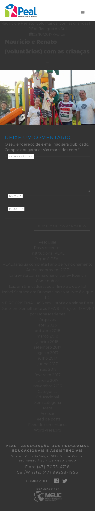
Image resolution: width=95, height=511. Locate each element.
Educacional (47, 397)
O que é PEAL (47, 259)
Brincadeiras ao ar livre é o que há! (55, 286)
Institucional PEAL (47, 253)
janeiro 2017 (48, 380)
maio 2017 (48, 369)
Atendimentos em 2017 (47, 270)
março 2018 (47, 336)
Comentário (21, 156)
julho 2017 (47, 358)
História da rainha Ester (73, 303)
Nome (15, 195)
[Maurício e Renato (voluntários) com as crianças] (47, 97)
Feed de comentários (47, 425)
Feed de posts (47, 419)
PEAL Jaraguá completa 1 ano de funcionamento (47, 264)
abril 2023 (47, 325)
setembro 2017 (47, 347)
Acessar (47, 413)
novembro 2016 (47, 386)
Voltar (59, 34)
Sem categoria (47, 402)
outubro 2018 (47, 331)
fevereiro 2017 (48, 375)
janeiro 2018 (47, 342)
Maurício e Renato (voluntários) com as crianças (47, 46)
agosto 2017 (48, 353)
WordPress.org (47, 430)
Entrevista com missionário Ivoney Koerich (47, 275)
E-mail (16, 209)
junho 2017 (47, 364)
